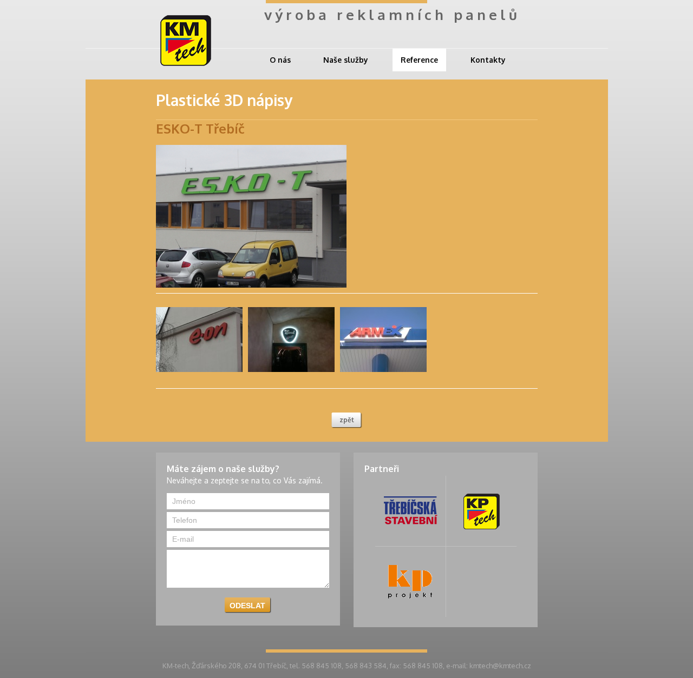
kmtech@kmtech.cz (500, 665)
